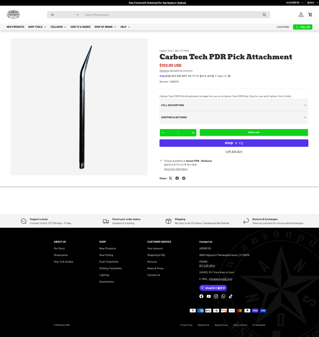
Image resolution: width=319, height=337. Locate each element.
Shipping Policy (221, 325)
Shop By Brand (103, 27)
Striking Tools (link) (110, 268)
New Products (15, 27)
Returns (152, 261)
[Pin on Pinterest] (183, 178)
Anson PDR (64, 325)
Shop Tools (35, 27)
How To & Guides (81, 27)
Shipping (164, 70)
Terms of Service (240, 325)
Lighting (104, 274)
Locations (283, 27)
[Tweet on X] (170, 178)
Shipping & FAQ (156, 254)
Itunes (170, 2)
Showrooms (61, 254)
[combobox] (158, 14)
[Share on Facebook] (177, 178)
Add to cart (254, 132)
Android (181, 2)
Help (123, 27)
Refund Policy (203, 325)
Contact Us (153, 274)
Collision (56, 27)
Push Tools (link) (108, 261)
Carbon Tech (166, 50)
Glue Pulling (106, 254)
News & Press (155, 268)
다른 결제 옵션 (233, 151)
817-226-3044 (207, 265)
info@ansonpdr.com (220, 278)
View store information (176, 169)
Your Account (155, 248)
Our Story (59, 248)
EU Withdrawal (259, 325)
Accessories (106, 281)
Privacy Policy (186, 325)
